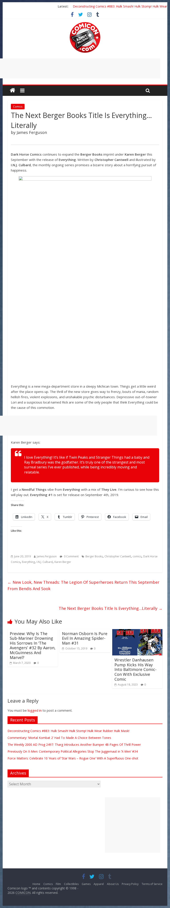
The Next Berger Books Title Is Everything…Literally (110, 608)
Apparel (99, 884)
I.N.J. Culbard (45, 562)
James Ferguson (47, 556)
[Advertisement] (132, 825)
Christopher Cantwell (117, 556)
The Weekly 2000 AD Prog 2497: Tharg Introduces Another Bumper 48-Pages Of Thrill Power (74, 744)
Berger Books (94, 556)
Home (36, 884)
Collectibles (71, 884)
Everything (28, 562)
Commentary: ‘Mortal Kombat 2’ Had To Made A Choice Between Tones (59, 738)
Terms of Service (152, 884)
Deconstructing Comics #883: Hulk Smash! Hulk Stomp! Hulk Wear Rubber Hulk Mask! (68, 731)
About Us (113, 884)
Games (86, 884)
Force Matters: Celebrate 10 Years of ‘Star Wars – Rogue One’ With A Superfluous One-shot (73, 758)
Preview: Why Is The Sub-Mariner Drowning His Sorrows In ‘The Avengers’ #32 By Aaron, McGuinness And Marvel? (33, 645)
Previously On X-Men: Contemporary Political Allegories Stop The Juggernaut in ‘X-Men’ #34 (73, 751)
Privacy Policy (130, 884)
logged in (35, 710)
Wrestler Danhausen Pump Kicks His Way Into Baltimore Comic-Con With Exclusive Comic (135, 669)
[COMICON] (85, 23)
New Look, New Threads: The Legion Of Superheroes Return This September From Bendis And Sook (83, 585)
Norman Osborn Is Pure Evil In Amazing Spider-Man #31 (84, 638)
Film (58, 884)
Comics (17, 106)
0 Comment (71, 556)
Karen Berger (62, 562)
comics (137, 556)
